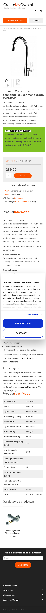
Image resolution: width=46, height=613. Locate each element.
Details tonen (32, 315)
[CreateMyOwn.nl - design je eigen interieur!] (18, 6)
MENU (36, 20)
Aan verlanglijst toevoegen (24, 185)
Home (5, 28)
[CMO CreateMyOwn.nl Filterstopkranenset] (13, 517)
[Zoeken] (36, 10)
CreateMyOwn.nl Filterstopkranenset (13, 531)
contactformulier (28, 387)
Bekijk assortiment (15, 20)
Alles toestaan (23, 323)
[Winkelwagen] (41, 11)
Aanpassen (21, 333)
